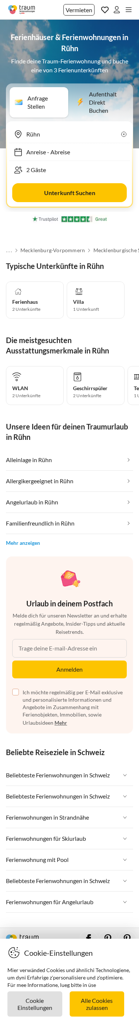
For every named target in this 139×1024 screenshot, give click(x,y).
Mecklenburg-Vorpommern (52, 250)
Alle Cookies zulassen (97, 1004)
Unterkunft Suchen (69, 192)
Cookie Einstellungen (34, 1004)
